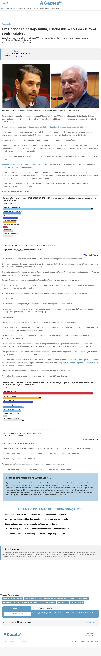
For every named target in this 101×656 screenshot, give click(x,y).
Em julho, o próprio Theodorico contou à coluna (22, 164)
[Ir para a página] (50, 3)
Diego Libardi (82, 598)
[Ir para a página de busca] (8, 3)
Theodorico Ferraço (33, 598)
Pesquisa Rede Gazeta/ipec (44, 602)
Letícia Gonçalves (17, 8)
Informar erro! (17, 613)
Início (2, 8)
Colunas (8, 8)
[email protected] (17, 56)
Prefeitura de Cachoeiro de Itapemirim (59, 598)
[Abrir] (4, 3)
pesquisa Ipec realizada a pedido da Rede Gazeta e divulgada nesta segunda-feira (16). (50, 127)
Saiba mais (90, 623)
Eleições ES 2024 (77, 602)
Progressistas (9, 602)
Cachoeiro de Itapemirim (12, 598)
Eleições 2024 (63, 602)
